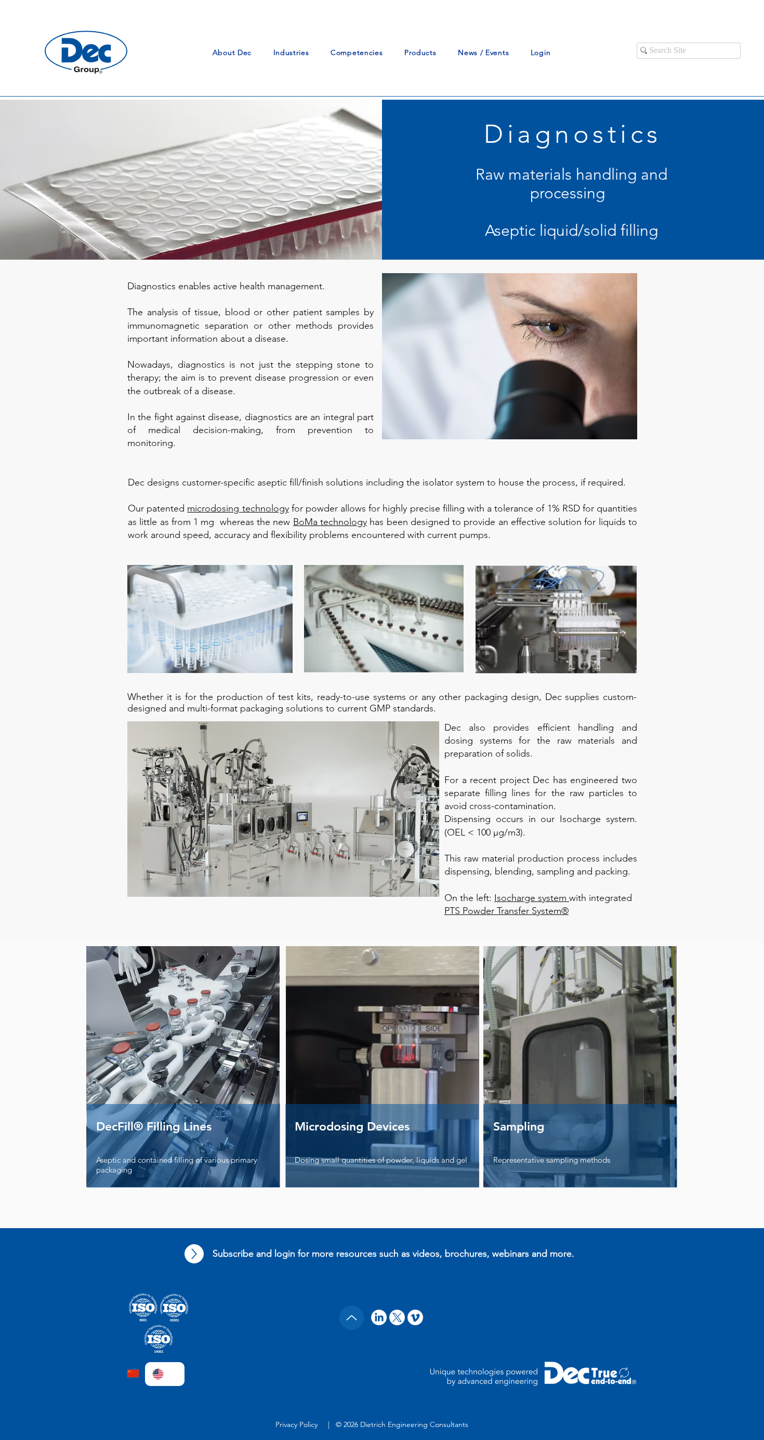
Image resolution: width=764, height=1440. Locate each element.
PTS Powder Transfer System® (506, 911)
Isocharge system (531, 898)
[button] (232, 52)
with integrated (600, 898)
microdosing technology (237, 508)
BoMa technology (330, 522)
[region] (580, 1084)
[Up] (194, 1253)
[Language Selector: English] (165, 1374)
